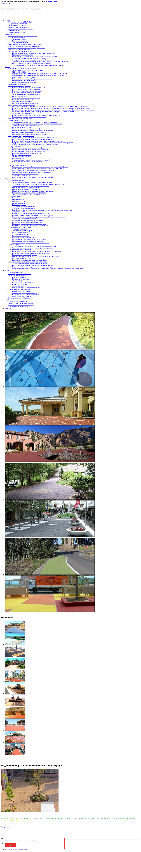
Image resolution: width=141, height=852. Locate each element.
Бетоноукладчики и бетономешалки (24, 82)
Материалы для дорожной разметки (20, 51)
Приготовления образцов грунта (23, 237)
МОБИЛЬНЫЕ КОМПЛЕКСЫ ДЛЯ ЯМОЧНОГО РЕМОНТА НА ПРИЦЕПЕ (38, 75)
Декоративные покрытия (16, 32)
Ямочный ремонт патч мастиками (19, 274)
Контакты (8, 308)
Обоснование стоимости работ (22, 258)
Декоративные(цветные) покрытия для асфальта (28, 194)
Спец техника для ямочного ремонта (20, 29)
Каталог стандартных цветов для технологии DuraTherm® (31, 63)
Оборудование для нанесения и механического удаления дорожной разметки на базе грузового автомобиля (47, 268)
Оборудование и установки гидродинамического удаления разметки (34, 137)
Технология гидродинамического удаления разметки (29, 263)
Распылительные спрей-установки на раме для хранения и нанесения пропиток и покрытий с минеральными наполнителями (53, 110)
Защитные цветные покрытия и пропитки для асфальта (26, 48)
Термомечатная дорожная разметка (23, 208)
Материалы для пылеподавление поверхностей (27, 241)
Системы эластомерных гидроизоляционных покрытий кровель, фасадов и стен (38, 217)
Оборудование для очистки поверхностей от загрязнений (31, 160)
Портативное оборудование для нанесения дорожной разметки (33, 139)
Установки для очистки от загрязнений (25, 103)
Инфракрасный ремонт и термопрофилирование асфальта (31, 213)
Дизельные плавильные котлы (22, 101)
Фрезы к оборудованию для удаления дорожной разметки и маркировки (36, 144)
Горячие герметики (18, 37)
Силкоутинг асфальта (15, 196)
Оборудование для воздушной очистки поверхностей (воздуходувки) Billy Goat (38, 168)
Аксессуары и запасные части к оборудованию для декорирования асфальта (37, 124)
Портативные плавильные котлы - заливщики (27, 91)
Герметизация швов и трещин (22, 198)
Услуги (7, 270)
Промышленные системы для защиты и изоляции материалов (32, 215)
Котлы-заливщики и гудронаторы (19, 86)
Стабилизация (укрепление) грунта (20, 227)
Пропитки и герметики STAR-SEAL (20, 22)
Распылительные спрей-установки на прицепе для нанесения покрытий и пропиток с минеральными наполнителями (51, 108)
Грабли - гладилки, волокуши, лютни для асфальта (28, 148)
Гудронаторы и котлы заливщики (23, 282)
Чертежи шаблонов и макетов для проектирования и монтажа (32, 130)
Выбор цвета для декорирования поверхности (27, 189)
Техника (7, 67)
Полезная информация (15, 272)
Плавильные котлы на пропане (22, 99)
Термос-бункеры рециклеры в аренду (24, 293)
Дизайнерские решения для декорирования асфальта (29, 134)
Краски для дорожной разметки (22, 55)
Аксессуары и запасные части (22, 113)
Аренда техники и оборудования (19, 289)
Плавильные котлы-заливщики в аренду (25, 294)
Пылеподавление (14, 244)
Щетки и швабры (18, 158)
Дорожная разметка (18, 203)
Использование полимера (20, 236)
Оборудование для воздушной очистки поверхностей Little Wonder (34, 170)
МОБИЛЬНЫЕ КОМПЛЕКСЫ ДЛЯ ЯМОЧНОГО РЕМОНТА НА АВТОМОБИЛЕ (39, 74)
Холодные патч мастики (20, 43)
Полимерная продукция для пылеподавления (27, 222)
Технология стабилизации (20, 234)
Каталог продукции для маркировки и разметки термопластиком (33, 53)
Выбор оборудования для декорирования (25, 187)
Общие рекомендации (19, 229)
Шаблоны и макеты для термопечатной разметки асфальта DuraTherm (35, 56)
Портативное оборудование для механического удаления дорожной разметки (37, 141)
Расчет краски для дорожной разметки (24, 255)
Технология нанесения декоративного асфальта (27, 129)
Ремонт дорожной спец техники (19, 275)
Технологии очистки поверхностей (23, 206)
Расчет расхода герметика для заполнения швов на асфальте (31, 253)
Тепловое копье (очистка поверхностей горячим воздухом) (31, 172)
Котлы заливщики (14, 30)
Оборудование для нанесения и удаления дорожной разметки (32, 60)
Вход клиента (5, 3)
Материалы (8, 34)
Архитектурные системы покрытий (24, 218)
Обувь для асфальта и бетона (21, 155)
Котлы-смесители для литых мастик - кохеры (27, 89)
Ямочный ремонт (18, 199)
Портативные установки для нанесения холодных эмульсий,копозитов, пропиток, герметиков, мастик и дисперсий (50, 106)
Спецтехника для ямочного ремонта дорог (22, 68)
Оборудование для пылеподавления (20, 118)
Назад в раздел (5, 827)
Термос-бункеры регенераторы (18, 27)
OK (10, 845)
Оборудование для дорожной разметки (21, 136)
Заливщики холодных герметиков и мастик (26, 94)
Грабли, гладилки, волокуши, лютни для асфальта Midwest (31, 149)
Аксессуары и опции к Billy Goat (23, 175)
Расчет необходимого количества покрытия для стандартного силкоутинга (36, 251)
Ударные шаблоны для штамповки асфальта (26, 125)
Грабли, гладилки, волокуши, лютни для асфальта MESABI (31, 151)
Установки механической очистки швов (25, 174)
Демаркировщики (18, 286)
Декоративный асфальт (16, 120)
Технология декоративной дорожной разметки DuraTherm (31, 58)
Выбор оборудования (19, 205)
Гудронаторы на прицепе (20, 96)
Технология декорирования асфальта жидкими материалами (32, 182)
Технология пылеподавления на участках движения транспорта (33, 248)
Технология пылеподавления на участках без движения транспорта (34, 246)
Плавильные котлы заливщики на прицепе (26, 93)
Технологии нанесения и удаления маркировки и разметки (27, 262)
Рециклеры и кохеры (19, 277)
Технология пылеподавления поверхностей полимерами (30, 243)
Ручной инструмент (14, 146)
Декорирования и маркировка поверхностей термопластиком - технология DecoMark (40, 61)
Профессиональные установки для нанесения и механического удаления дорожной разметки (42, 143)
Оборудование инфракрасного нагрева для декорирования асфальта (34, 122)
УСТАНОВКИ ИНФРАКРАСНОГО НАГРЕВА (27, 70)
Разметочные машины (19, 284)
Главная (7, 20)
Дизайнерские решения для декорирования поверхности (30, 186)
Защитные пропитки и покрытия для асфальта (23, 46)
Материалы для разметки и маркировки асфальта (28, 220)
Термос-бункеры (17, 281)
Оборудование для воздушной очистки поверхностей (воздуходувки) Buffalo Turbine (40, 167)
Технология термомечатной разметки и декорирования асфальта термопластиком (38, 184)
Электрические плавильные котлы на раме (26, 98)
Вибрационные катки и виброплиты (24, 80)
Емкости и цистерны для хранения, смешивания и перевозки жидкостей (36, 115)
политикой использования (35, 841)
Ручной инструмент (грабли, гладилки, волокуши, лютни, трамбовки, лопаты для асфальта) (42, 210)
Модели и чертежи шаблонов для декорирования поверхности (32, 191)
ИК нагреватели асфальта (20, 279)
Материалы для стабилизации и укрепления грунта (29, 224)
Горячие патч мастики (19, 41)
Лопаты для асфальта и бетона (22, 156)
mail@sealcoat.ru (51, 1)
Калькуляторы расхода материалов (19, 249)
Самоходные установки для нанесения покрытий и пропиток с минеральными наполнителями (43, 112)
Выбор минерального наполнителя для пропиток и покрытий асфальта (35, 256)
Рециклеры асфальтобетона (17, 25)
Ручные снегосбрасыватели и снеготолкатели (27, 162)
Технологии (8, 179)
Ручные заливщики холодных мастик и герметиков (29, 117)
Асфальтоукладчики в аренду (21, 296)
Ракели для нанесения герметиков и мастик (26, 153)
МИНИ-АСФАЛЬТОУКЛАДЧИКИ (23, 77)
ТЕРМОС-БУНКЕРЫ (19, 72)
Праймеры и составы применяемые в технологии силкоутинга (32, 225)
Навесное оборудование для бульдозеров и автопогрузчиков (32, 79)
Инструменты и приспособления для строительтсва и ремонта (32, 177)
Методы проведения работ (21, 232)
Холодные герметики (19, 39)
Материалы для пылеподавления (19, 49)
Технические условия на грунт (22, 231)
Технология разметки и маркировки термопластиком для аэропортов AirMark (37, 65)
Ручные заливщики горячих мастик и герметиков (28, 87)
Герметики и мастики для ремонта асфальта (22, 36)
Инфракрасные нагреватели (17, 24)
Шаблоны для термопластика (21, 127)
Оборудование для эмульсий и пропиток (21, 105)
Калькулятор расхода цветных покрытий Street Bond (29, 132)
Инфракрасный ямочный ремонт (19, 298)
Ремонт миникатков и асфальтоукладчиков (26, 287)
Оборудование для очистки (17, 165)
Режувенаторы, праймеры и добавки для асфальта (24, 44)
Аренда (7, 300)
